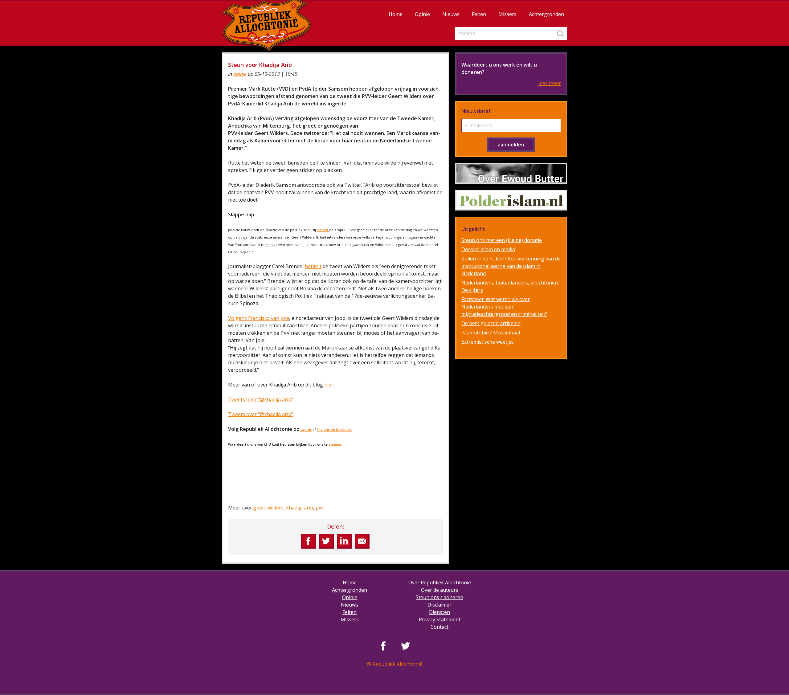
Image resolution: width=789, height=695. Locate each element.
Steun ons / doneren (439, 597)
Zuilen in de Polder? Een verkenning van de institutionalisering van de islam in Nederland (511, 266)
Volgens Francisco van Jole (258, 318)
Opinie (422, 14)
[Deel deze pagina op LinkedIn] (344, 541)
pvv (320, 507)
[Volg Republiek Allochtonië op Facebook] (383, 645)
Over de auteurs (439, 590)
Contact (439, 626)
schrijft (323, 229)
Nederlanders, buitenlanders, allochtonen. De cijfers (510, 286)
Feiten (479, 14)
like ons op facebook (334, 429)
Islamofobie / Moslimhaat (491, 332)
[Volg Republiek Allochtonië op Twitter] (405, 645)
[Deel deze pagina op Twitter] (326, 541)
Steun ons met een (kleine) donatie (501, 240)
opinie (240, 74)
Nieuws (451, 14)
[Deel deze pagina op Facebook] (308, 541)
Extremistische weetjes (487, 341)
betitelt (313, 266)
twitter (306, 429)
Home (396, 14)
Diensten (439, 612)
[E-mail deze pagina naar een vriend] (362, 541)
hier (328, 384)
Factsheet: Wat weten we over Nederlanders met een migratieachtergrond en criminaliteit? (504, 306)
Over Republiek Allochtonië (439, 582)
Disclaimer (439, 604)
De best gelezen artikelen (491, 323)
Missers (507, 14)
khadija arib (299, 507)
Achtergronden (546, 14)
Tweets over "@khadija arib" (260, 399)
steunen (335, 444)
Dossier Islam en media (488, 249)
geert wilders (268, 507)
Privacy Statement (439, 619)
